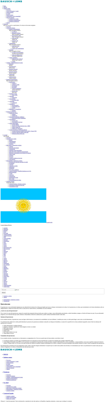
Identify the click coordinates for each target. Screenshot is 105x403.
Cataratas (11, 164)
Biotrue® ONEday (16, 33)
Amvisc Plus (15, 120)
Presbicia (11, 49)
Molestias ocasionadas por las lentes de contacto (20, 153)
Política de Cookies (10, 398)
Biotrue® (11, 64)
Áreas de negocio (10, 17)
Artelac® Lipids (15, 84)
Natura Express (12, 77)
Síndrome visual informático (15, 150)
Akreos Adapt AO (16, 127)
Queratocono (12, 176)
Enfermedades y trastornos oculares (14, 160)
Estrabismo (11, 168)
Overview (8, 9)
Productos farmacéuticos (14, 20)
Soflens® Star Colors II (17, 58)
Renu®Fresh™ (12, 66)
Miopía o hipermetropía (14, 29)
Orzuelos (11, 155)
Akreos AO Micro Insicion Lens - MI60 (21, 126)
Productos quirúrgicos (14, 21)
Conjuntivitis (12, 149)
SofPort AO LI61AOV (17, 128)
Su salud (8, 13)
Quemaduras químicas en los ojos (16, 185)
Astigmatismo (12, 43)
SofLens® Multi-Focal (17, 55)
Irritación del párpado (14, 147)
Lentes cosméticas (13, 57)
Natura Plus (11, 74)
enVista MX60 (15, 124)
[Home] (11, 3)
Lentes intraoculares (13, 123)
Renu (4, 6)
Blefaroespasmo (12, 172)
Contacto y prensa (7, 296)
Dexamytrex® (15, 105)
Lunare (13, 61)
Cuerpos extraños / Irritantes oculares (17, 184)
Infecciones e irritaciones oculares (13, 145)
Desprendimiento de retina (15, 180)
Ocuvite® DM (15, 100)
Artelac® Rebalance (16, 88)
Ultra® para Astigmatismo (18, 48)
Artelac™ (14, 83)
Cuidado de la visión (13, 18)
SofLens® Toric (15, 46)
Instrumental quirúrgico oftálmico (16, 117)
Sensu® (14, 110)
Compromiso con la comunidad (13, 16)
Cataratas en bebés (13, 166)
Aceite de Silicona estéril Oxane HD (20, 132)
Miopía (10, 140)
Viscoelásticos (12, 119)
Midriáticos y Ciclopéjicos (15, 109)
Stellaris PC (14, 115)
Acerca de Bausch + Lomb (12, 11)
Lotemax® (14, 102)
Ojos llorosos (12, 159)
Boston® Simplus (13, 71)
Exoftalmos (11, 163)
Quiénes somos (6, 8)
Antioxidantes (12, 98)
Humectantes (12, 82)
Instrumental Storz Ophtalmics (19, 118)
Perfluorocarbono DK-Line (18, 133)
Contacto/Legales (8, 393)
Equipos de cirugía (13, 113)
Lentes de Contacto (10, 28)
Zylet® (13, 107)
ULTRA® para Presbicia (17, 52)
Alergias (11, 146)
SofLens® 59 (15, 38)
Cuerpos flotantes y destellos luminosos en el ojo (20, 171)
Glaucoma (11, 96)
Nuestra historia (9, 12)
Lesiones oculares (10, 181)
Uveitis (10, 173)
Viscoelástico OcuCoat (17, 122)
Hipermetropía (12, 141)
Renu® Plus (15, 91)
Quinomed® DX (16, 106)
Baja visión (11, 178)
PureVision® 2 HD (16, 35)
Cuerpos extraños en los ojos (15, 158)
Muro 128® (14, 95)
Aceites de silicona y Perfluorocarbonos (18, 129)
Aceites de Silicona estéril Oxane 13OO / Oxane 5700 (24, 131)
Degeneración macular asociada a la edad (18, 162)
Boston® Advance (13, 69)
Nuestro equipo (9, 15)
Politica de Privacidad (11, 397)
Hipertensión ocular (13, 177)
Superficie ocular (13, 93)
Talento (8, 22)
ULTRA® (14, 31)
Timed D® (14, 97)
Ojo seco (11, 157)
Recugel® (14, 87)
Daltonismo (11, 167)
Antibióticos (12, 104)
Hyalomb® (14, 86)
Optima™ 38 (15, 40)
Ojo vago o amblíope (14, 169)
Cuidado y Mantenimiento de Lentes (14, 62)
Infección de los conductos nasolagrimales (18, 151)
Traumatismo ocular (13, 186)
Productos (5, 24)
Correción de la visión (11, 138)
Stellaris (14, 114)
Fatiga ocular (12, 154)
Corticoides (11, 101)
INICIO (5, 7)
